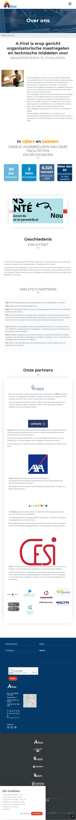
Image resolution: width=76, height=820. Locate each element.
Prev (11, 211)
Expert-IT (71, 813)
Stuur (12, 678)
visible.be (53, 813)
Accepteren (36, 813)
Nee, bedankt (25, 813)
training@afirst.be (13, 718)
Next (65, 211)
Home (4, 35)
